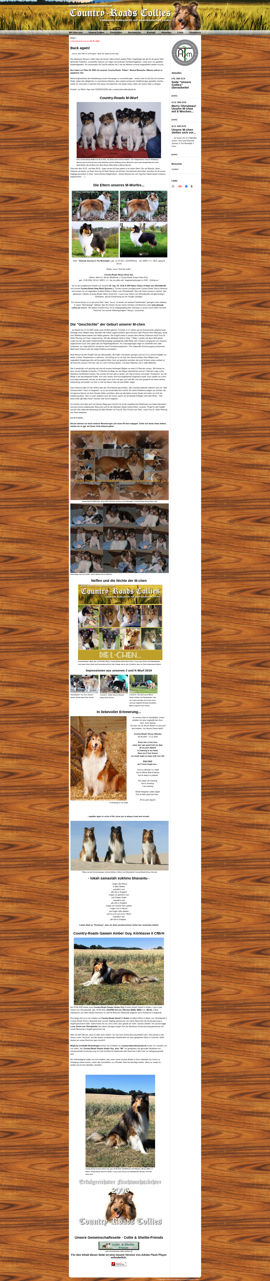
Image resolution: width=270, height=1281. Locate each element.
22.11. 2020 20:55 (179, 126)
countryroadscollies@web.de (133, 1046)
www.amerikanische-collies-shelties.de (118, 1251)
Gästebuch (195, 32)
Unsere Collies (96, 32)
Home (72, 38)
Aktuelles (166, 32)
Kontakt (151, 32)
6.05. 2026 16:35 (178, 79)
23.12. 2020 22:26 (179, 102)
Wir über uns (76, 32)
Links (180, 32)
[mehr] (174, 96)
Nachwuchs (134, 32)
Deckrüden (116, 32)
